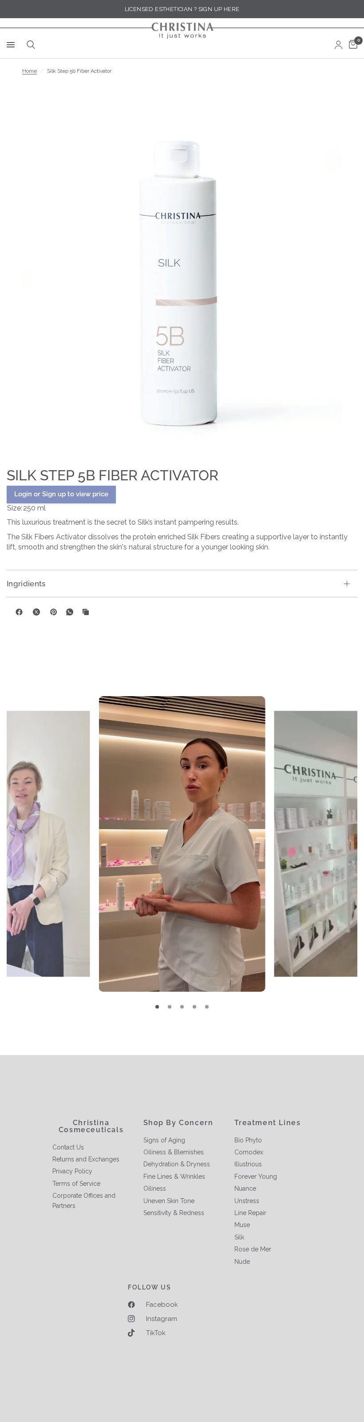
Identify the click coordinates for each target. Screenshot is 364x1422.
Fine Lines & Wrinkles (174, 1176)
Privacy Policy (72, 1171)
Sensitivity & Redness (173, 1212)
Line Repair (250, 1212)
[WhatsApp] (69, 612)
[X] (36, 612)
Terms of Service (76, 1183)
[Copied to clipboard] (85, 612)
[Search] (29, 44)
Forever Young (255, 1176)
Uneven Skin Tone (168, 1200)
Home (29, 71)
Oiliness (154, 1188)
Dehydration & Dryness (176, 1164)
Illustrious (248, 1164)
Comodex (248, 1152)
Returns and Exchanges (85, 1159)
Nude (242, 1261)
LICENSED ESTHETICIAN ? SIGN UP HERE (182, 9)
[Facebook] (19, 612)
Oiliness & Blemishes (173, 1152)
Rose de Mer (252, 1249)
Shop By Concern (178, 1122)
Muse (242, 1224)
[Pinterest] (53, 612)
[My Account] (338, 44)
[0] (351, 44)
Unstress (246, 1200)
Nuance (245, 1188)
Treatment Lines (267, 1122)
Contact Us (68, 1147)
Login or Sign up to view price (61, 494)
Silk (239, 1237)
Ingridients (26, 583)
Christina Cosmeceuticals (91, 1126)
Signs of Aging (164, 1140)
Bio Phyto (248, 1140)
